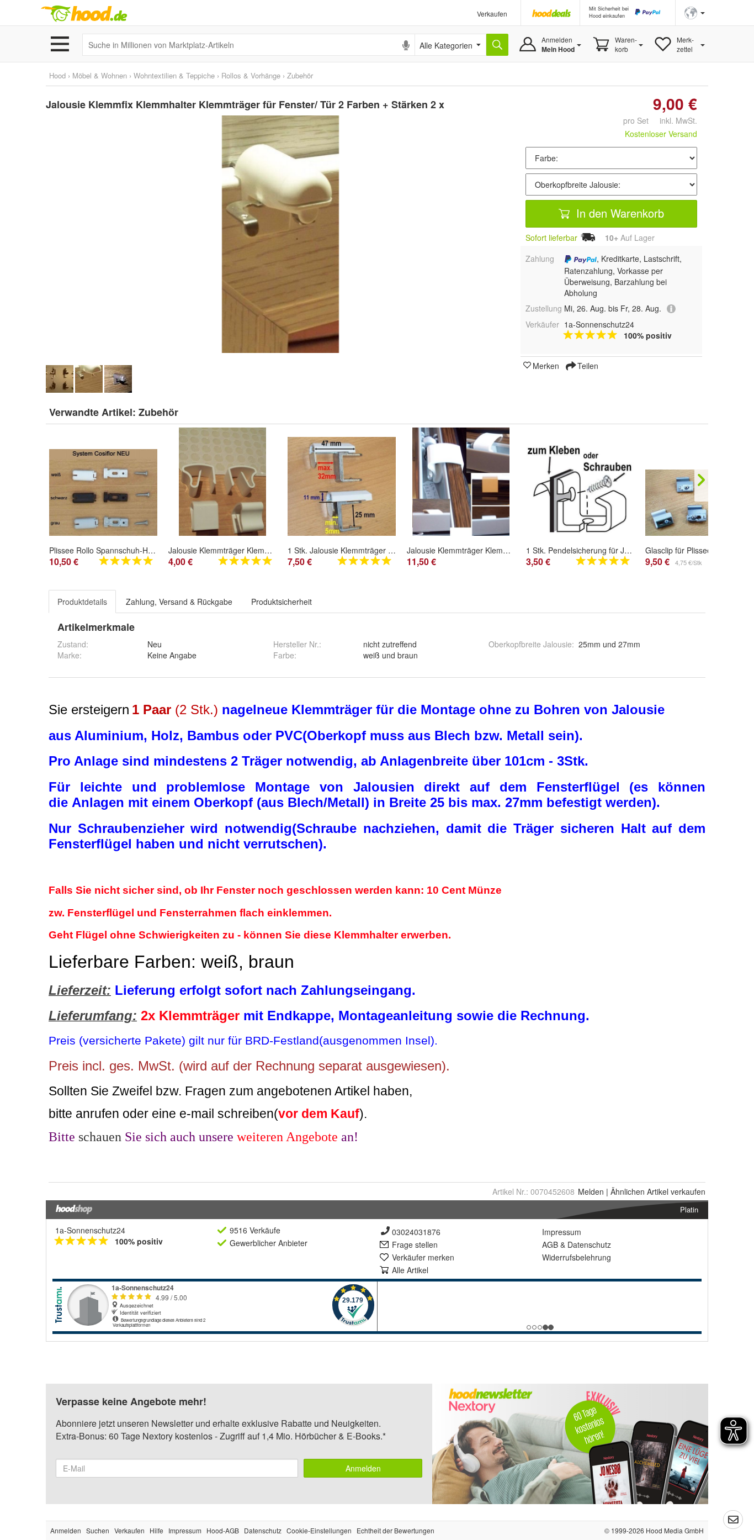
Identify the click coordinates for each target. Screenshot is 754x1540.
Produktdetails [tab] (82, 601)
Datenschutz (589, 1244)
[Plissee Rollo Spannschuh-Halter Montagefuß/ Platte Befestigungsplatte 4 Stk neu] (103, 492)
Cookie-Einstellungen (319, 1530)
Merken (546, 365)
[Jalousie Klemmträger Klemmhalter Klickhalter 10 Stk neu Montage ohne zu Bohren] (461, 482)
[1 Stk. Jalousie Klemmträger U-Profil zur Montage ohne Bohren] (342, 486)
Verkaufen (492, 13)
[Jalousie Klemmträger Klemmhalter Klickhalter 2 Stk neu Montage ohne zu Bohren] (222, 482)
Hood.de (84, 14)
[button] (694, 12)
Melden (591, 1191)
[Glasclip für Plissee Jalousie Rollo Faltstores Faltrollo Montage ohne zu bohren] (699, 503)
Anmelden (363, 1468)
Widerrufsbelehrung (576, 1257)
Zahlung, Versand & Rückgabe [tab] (179, 601)
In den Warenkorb (618, 213)
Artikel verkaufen (657, 1191)
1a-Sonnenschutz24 (90, 1230)
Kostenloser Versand (661, 133)
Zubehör (158, 412)
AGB (550, 1244)
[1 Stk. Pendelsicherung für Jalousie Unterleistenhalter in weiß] (580, 490)
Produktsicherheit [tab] (281, 601)
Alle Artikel (410, 1269)
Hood (57, 75)
